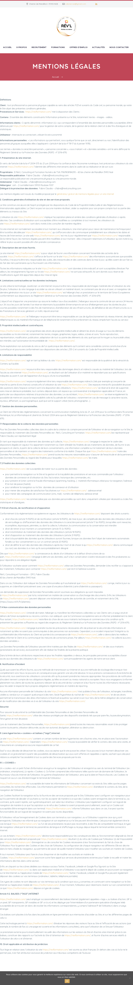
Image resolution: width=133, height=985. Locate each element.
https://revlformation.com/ (38, 111)
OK (67, 981)
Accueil (7, 47)
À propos (21, 47)
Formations (58, 47)
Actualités (98, 47)
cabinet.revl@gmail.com (75, 4)
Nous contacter (119, 47)
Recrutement (39, 47)
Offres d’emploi (78, 47)
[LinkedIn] (96, 4)
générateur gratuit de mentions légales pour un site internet (85, 194)
